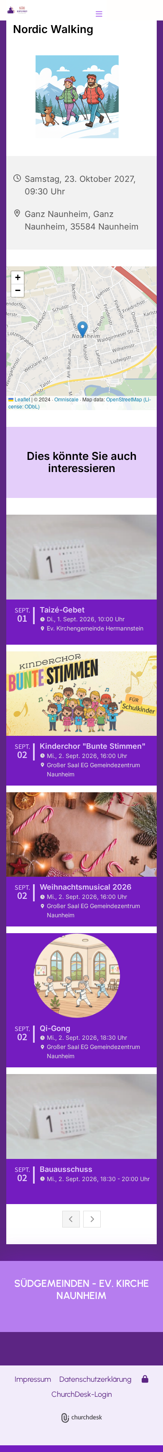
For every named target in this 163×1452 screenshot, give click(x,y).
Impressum (33, 1379)
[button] (86, 14)
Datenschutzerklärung (95, 1379)
